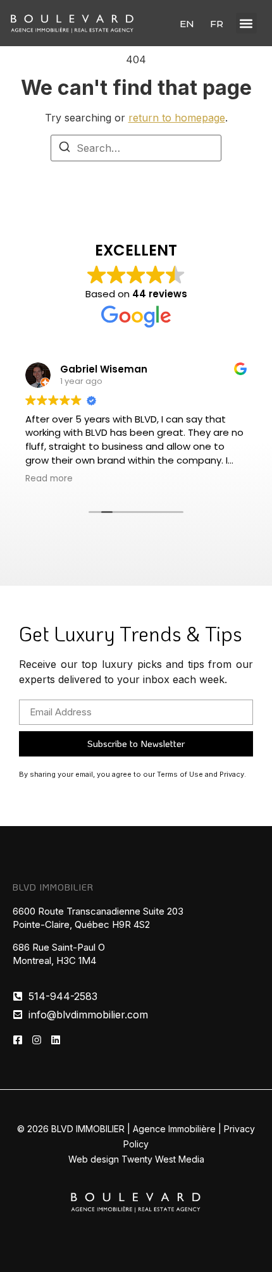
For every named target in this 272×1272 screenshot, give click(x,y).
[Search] (64, 148)
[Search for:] (136, 148)
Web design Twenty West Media (136, 1159)
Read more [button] (49, 479)
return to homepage (176, 117)
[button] (246, 23)
